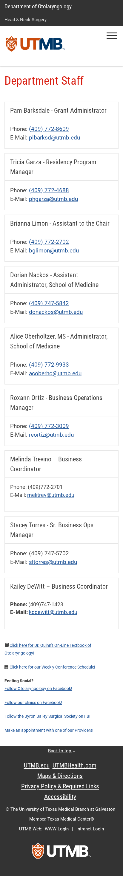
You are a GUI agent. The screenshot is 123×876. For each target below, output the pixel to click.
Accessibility (60, 796)
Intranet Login (90, 829)
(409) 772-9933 (49, 364)
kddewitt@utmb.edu (53, 612)
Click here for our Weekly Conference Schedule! (52, 667)
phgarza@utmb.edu (53, 199)
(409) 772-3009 (49, 426)
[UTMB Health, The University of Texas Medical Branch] (61, 853)
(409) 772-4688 (49, 190)
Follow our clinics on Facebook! (33, 702)
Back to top (60, 750)
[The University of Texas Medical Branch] (35, 46)
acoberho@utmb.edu (55, 373)
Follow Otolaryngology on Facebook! (38, 688)
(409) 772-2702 (49, 241)
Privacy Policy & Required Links (60, 786)
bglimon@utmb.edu (54, 250)
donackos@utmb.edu (56, 311)
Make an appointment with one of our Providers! (48, 730)
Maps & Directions (60, 775)
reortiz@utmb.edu (51, 434)
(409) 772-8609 (49, 128)
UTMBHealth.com (74, 765)
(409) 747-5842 (49, 303)
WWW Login (57, 829)
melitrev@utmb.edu (50, 495)
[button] (112, 36)
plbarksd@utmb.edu (54, 137)
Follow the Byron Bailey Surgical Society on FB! (47, 716)
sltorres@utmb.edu (53, 562)
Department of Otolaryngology (38, 6)
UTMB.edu (37, 765)
